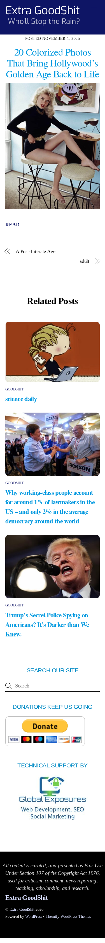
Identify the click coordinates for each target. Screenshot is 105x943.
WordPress (33, 916)
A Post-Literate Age (36, 251)
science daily (21, 398)
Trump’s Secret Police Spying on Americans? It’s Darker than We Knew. (47, 624)
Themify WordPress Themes (68, 916)
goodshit (14, 389)
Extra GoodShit (22, 909)
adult (85, 261)
